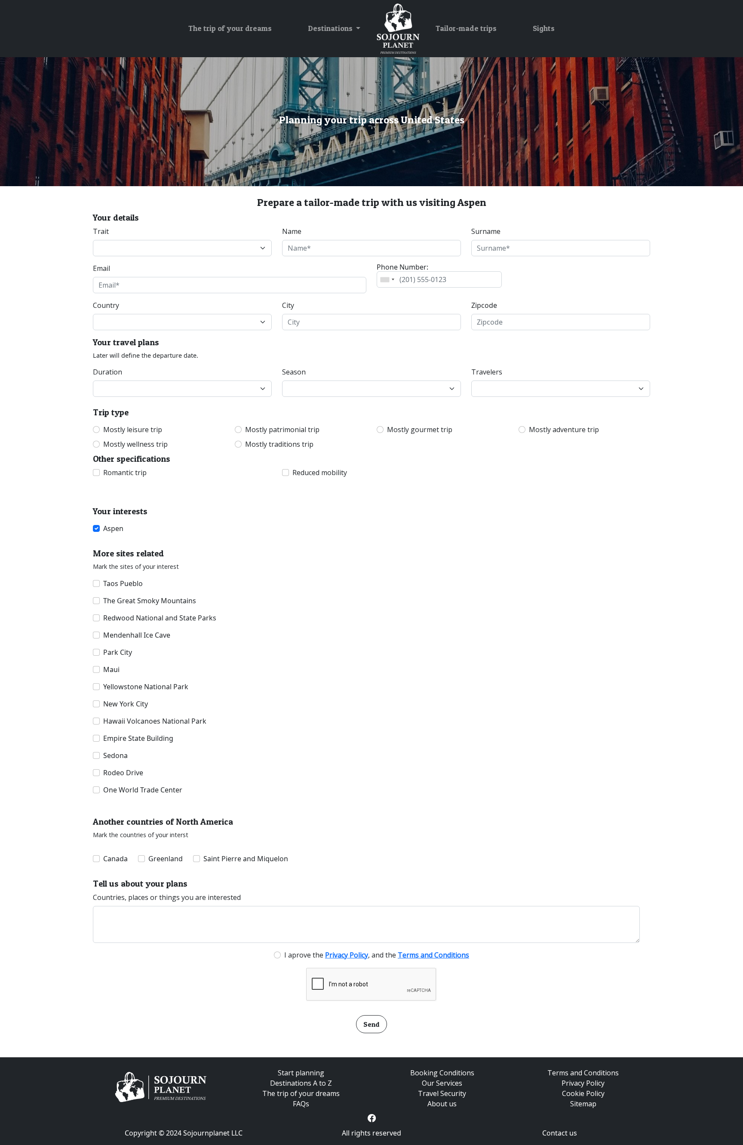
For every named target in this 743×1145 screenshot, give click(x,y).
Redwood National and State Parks (159, 618)
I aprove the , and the (376, 955)
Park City (117, 652)
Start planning (301, 1072)
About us (442, 1103)
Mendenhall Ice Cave (136, 635)
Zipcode (484, 305)
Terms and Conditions (583, 1072)
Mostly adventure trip (564, 429)
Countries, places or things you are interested (167, 897)
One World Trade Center (142, 790)
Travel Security (442, 1093)
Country (106, 305)
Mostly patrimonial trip (282, 429)
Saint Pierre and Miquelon (245, 858)
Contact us (559, 1133)
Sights (544, 28)
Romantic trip (125, 472)
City (288, 305)
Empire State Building (138, 738)
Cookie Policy (583, 1093)
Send (371, 1024)
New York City (125, 704)
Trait (101, 231)
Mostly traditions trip (279, 444)
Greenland (165, 858)
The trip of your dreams (230, 28)
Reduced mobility (319, 472)
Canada (115, 858)
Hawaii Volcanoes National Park (154, 721)
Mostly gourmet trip (419, 429)
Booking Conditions (442, 1072)
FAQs (301, 1103)
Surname (485, 231)
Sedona (115, 755)
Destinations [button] (331, 28)
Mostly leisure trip (132, 429)
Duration (107, 372)
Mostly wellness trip (135, 444)
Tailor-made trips (466, 28)
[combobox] (387, 279)
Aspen (113, 528)
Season (294, 372)
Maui (111, 669)
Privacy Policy (583, 1083)
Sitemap (583, 1103)
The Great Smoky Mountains (149, 600)
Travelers (486, 372)
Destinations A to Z (301, 1083)
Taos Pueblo (123, 583)
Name (291, 231)
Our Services (442, 1083)
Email (101, 268)
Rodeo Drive (123, 772)
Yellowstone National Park (145, 686)
